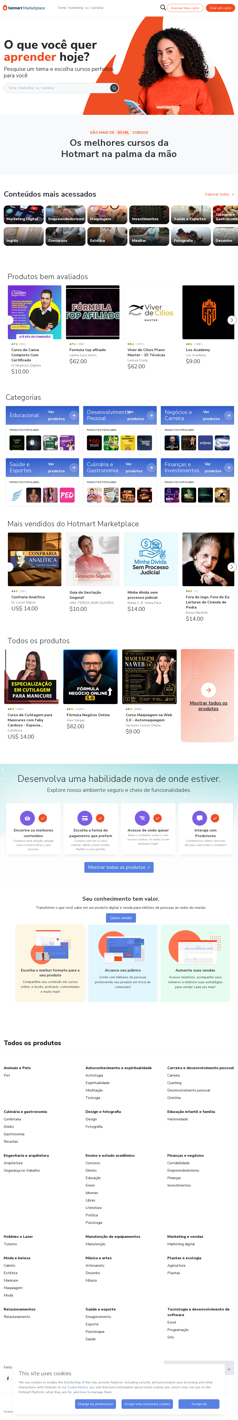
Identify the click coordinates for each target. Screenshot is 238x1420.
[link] (24, 214)
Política (92, 1215)
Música (91, 1280)
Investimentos (179, 1185)
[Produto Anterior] (8, 315)
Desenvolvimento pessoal (188, 1090)
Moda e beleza (17, 1258)
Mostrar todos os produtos (116, 867)
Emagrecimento (98, 1316)
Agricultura (176, 1265)
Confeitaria (12, 1119)
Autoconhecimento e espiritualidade (119, 1068)
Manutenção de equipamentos (113, 1236)
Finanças (174, 1177)
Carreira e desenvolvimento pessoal (200, 1068)
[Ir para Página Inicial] (24, 8)
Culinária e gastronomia (25, 1111)
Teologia (93, 1097)
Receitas (11, 1141)
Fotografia (94, 1126)
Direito (91, 1170)
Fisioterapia (95, 1331)
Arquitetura (13, 1163)
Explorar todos (217, 194)
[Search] (114, 88)
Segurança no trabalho (22, 1170)
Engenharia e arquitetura (26, 1155)
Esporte (92, 1324)
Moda (8, 1295)
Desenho (93, 1273)
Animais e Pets (17, 1068)
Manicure (11, 1280)
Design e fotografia (103, 1111)
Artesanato (95, 1265)
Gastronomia (14, 1134)
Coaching (174, 1082)
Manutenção (96, 1244)
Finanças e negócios (185, 1155)
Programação (178, 1329)
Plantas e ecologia (184, 1258)
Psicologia (94, 1222)
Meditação (94, 1090)
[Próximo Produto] (232, 315)
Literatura (94, 1207)
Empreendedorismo (183, 1170)
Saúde (91, 1339)
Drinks (9, 1126)
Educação (93, 1177)
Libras (90, 1200)
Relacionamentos (20, 1309)
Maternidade (177, 1119)
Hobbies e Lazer (18, 1236)
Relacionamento (17, 1316)
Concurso (93, 1163)
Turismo (10, 1244)
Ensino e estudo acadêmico (110, 1155)
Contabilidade (178, 1163)
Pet (7, 1075)
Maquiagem (13, 1287)
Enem (90, 1185)
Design (91, 1119)
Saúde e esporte (101, 1309)
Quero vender (121, 917)
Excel (171, 1322)
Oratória (174, 1097)
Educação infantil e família (191, 1111)
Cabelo (9, 1265)
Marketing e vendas (185, 1236)
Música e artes (99, 1258)
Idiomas (92, 1192)
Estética (10, 1273)
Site (170, 1337)
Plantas (173, 1273)
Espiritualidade (98, 1082)
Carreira (173, 1075)
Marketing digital (181, 1244)
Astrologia (94, 1075)
